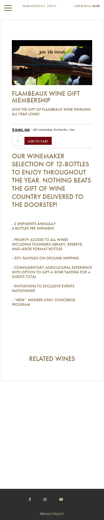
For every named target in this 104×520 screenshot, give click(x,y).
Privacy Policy (52, 514)
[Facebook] (36, 499)
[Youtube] (67, 499)
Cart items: (87, 6)
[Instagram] (51, 499)
